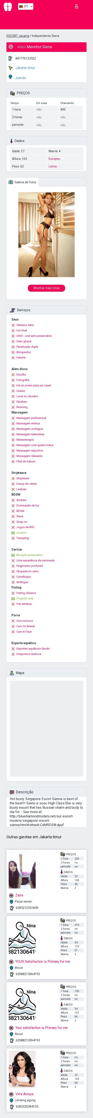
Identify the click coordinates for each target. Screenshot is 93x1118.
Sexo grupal (23, 341)
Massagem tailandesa (30, 434)
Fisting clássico (26, 593)
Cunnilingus (23, 576)
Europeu (54, 158)
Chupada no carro (27, 571)
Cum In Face (24, 631)
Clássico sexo (25, 325)
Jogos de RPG (25, 527)
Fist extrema (24, 603)
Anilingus (22, 582)
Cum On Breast (25, 626)
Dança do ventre (26, 483)
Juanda (20, 78)
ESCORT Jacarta (17, 36)
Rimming (21, 407)
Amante (21, 500)
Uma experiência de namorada (35, 560)
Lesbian (21, 489)
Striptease (22, 478)
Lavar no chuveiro (27, 396)
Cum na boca (24, 620)
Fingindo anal (24, 598)
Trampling (22, 538)
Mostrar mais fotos (47, 288)
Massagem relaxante (29, 456)
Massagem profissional (31, 418)
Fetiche (21, 357)
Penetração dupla (27, 346)
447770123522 (25, 58)
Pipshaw (21, 401)
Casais (20, 390)
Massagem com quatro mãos (34, 445)
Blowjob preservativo (29, 555)
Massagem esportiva (29, 450)
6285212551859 (27, 908)
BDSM (20, 511)
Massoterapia (25, 439)
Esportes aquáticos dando (33, 648)
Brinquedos (23, 352)
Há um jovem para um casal (33, 385)
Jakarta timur (25, 68)
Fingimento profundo (29, 565)
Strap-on (21, 521)
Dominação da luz (27, 505)
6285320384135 (27, 1106)
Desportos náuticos (28, 654)
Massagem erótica (28, 423)
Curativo (21, 532)
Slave (19, 516)
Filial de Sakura (25, 461)
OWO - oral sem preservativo (34, 335)
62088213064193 (28, 974)
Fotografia (22, 380)
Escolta (21, 374)
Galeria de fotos (25, 182)
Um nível (21, 330)
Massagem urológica (29, 428)
